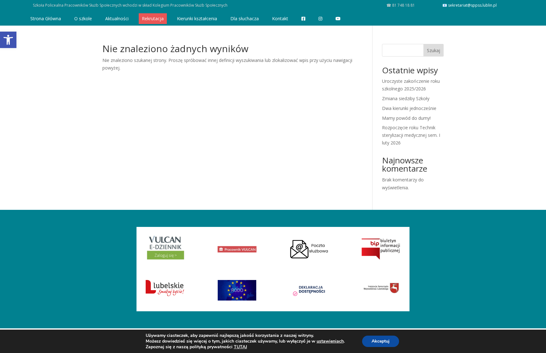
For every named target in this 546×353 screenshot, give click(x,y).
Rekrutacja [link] (153, 18)
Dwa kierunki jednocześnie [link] (409, 108)
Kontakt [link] (280, 18)
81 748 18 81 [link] (403, 5)
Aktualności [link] (117, 18)
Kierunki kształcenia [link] (197, 18)
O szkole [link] (83, 18)
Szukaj (433, 50)
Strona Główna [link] (45, 18)
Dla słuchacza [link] (244, 18)
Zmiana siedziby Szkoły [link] (405, 98)
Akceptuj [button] (381, 341)
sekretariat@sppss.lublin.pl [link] (472, 5)
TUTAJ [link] (240, 347)
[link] (8, 40)
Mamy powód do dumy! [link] (406, 118)
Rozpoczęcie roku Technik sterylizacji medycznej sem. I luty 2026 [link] (411, 135)
